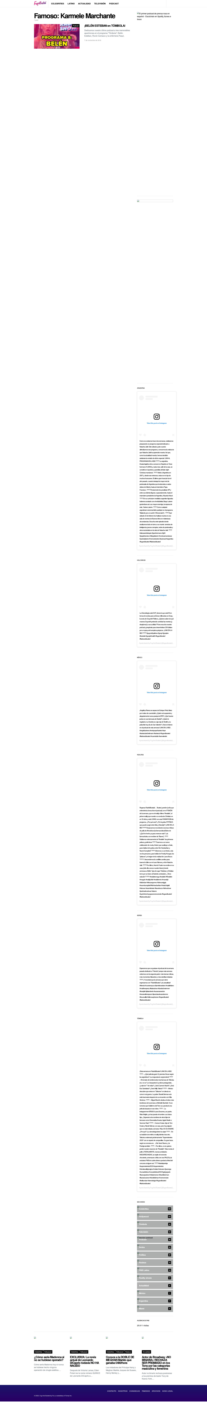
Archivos (156, 1391)
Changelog (134, 1391)
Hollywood (47, 1352)
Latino (71, 3)
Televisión (100, 3)
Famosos (146, 1391)
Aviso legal (167, 1391)
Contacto (111, 1391)
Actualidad (84, 3)
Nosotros (122, 1391)
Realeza (128, 1352)
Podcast (114, 3)
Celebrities (57, 3)
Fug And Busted (155, 546)
